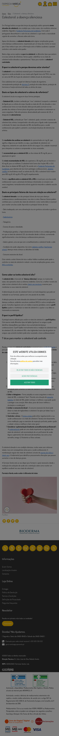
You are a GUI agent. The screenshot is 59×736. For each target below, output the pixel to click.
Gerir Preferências (29, 376)
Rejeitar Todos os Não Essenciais (29, 370)
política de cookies (26, 361)
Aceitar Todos (29, 382)
